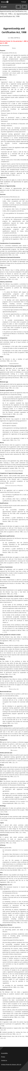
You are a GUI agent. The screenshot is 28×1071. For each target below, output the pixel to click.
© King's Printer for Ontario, (11, 1064)
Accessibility (4, 1053)
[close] (24, 7)
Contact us (4, 1060)
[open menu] (18, 7)
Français (23, 2)
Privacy (3, 1057)
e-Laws (4, 7)
